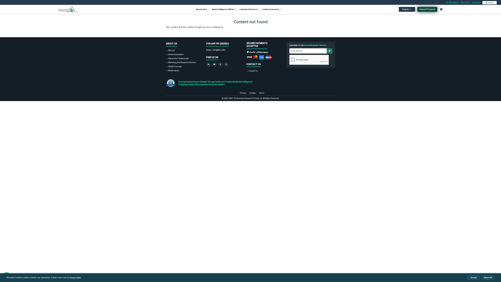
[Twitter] (226, 64)
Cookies (252, 93)
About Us (464, 2)
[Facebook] (220, 64)
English (405, 9)
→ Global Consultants (175, 54)
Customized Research (248, 9)
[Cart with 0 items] (441, 9)
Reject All (488, 278)
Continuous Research (270, 9)
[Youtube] (214, 64)
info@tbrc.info (219, 50)
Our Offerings (451, 2)
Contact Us (476, 3)
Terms (261, 93)
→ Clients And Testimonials (177, 58)
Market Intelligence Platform (223, 9)
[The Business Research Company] (68, 9)
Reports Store (201, 9)
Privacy (243, 93)
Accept (473, 278)
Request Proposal (427, 9)
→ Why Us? (170, 50)
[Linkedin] (208, 64)
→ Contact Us (252, 71)
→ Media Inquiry (172, 70)
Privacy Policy (75, 278)
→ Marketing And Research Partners (181, 62)
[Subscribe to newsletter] (329, 51)
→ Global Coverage (174, 66)
